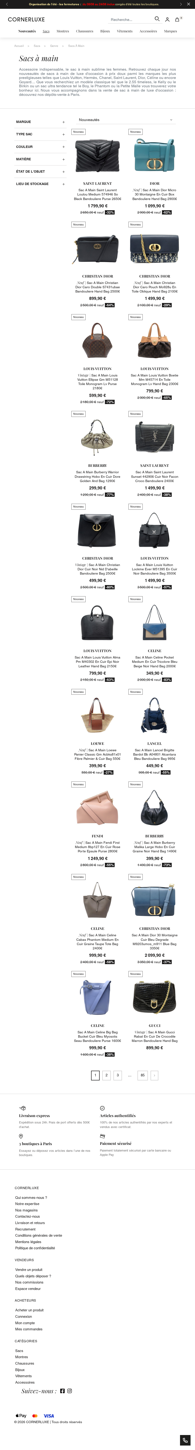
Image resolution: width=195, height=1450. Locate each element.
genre (54, 46)
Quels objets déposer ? (33, 1276)
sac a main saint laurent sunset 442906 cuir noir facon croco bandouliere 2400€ (154, 476)
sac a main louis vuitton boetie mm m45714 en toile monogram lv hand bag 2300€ (154, 379)
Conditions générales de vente (38, 1235)
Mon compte (25, 1323)
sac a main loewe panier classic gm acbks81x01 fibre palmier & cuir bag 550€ (97, 754)
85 (143, 1075)
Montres (21, 1357)
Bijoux (20, 1370)
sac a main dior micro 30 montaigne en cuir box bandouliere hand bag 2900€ (154, 194)
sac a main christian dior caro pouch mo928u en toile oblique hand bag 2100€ (155, 287)
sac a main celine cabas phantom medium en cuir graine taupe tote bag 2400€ (97, 941)
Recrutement (25, 1229)
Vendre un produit (28, 1270)
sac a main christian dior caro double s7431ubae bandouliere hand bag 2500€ (97, 287)
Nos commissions (29, 1282)
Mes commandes (29, 1329)
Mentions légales (28, 1242)
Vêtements (23, 1376)
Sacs (19, 1351)
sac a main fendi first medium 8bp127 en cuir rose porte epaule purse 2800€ (97, 847)
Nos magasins (26, 1210)
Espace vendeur (28, 1289)
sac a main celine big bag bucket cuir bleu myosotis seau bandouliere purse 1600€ (97, 1036)
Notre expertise (27, 1204)
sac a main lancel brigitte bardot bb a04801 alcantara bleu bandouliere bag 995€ (154, 754)
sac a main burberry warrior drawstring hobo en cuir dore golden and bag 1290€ (97, 476)
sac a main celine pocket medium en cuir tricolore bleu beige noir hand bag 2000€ (154, 661)
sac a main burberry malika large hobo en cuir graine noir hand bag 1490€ (154, 847)
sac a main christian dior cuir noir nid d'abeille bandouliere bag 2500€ (97, 569)
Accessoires (25, 1382)
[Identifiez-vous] (167, 19)
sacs (37, 46)
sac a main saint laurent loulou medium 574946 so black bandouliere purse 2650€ (97, 194)
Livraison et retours (30, 1223)
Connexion (23, 1316)
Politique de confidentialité (35, 1248)
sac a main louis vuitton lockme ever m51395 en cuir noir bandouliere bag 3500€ (154, 569)
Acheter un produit (29, 1310)
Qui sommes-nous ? (31, 1198)
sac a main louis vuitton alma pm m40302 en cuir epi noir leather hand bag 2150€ (97, 661)
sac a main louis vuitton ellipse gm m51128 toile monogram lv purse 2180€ (97, 381)
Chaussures (24, 1363)
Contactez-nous (27, 1216)
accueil (19, 46)
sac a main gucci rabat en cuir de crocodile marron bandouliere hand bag (155, 1036)
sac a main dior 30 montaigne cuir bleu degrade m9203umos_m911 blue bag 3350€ (155, 941)
